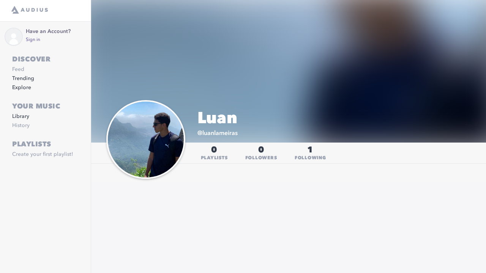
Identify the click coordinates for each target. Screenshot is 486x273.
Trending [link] (23, 78)
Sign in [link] (33, 40)
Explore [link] (21, 87)
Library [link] (20, 116)
